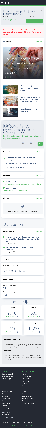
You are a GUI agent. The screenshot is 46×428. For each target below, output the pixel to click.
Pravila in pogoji (27, 401)
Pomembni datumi (27, 386)
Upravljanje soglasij (28, 403)
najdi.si (20, 425)
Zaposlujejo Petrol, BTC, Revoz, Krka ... (28, 110)
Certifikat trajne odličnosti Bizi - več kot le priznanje (21, 159)
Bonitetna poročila (7, 398)
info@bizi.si (7, 412)
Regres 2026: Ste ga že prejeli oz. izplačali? (21, 163)
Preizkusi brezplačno (34, 21)
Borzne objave (26, 376)
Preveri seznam (11, 316)
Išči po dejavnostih (7, 374)
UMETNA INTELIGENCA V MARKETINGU (15, 191)
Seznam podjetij (6, 379)
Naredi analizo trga (7, 376)
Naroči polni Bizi (7, 391)
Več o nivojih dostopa (11, 20)
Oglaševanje (5, 396)
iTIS (26, 425)
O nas (24, 391)
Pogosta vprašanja (27, 398)
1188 (30, 425)
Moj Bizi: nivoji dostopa (9, 394)
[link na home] (8, 3)
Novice (24, 374)
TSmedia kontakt (27, 396)
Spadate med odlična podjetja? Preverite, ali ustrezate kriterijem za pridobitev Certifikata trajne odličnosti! (22, 32)
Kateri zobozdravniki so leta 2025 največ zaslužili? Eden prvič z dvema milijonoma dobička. (29, 101)
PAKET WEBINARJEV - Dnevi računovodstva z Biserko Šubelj (22, 184)
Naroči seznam (33, 332)
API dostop (5, 406)
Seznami (4, 408)
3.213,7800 (10, 271)
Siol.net (13, 425)
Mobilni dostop (6, 403)
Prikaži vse (39, 41)
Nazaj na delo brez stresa (15, 168)
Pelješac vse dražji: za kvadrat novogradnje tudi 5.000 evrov (28, 88)
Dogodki (24, 383)
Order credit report (8, 401)
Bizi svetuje (25, 379)
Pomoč (24, 394)
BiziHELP (24, 381)
